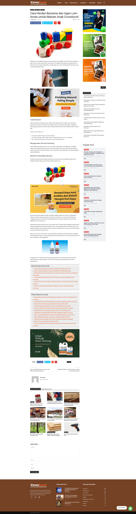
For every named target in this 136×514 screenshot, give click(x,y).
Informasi (36, 7)
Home (31, 7)
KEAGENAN (83, 2)
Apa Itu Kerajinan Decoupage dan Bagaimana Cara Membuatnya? (94, 122)
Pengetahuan (73, 2)
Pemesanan (92, 2)
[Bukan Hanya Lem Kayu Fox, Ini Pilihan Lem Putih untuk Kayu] (38, 397)
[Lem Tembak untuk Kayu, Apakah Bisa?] (71, 427)
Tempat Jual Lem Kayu (88, 499)
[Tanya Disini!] (130, 508)
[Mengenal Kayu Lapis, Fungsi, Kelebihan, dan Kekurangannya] (55, 427)
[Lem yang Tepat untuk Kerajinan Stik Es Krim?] (59, 503)
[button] (104, 3)
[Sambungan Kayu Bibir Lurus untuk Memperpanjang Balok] (71, 397)
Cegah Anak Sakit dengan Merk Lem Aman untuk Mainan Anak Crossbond (52, 306)
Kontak (99, 2)
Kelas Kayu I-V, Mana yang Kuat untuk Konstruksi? (92, 127)
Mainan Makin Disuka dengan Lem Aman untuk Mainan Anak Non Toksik (52, 317)
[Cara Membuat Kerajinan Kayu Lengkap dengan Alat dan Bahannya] (59, 490)
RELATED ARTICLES (35, 389)
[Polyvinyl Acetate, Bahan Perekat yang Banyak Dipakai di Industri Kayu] (55, 396)
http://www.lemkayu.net (44, 379)
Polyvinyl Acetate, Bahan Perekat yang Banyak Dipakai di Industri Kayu (94, 105)
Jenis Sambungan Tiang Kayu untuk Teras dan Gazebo (94, 118)
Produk (59, 2)
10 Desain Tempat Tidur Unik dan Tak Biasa (43, 135)
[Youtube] (39, 497)
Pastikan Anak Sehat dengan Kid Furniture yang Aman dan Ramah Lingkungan (53, 319)
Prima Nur (33, 19)
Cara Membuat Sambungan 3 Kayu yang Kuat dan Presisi (94, 136)
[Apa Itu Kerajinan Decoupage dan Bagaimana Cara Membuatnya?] (71, 412)
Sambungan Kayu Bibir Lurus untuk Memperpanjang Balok (91, 109)
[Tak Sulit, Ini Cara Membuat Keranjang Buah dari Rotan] (60, 497)
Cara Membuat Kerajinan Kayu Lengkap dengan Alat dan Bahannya (72, 490)
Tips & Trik (42, 9)
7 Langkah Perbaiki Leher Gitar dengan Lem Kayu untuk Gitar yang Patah (68, 370)
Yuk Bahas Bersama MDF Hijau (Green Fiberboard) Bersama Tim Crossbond (52, 137)
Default (84, 497)
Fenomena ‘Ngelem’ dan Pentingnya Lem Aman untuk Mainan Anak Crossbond (53, 308)
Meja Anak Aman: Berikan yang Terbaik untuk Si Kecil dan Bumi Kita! (51, 303)
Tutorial (85, 505)
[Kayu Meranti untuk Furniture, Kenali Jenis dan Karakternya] (38, 412)
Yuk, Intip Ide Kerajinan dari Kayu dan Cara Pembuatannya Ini (48, 139)
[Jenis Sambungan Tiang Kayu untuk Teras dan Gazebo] (55, 412)
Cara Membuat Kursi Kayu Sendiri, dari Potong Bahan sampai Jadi (94, 96)
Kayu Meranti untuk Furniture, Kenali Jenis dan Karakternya (94, 114)
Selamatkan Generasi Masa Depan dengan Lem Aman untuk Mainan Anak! (52, 310)
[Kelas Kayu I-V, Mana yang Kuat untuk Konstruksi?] (38, 427)
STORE (66, 2)
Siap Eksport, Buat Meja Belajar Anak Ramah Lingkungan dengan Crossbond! (53, 312)
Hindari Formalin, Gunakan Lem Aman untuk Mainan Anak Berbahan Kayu (52, 270)
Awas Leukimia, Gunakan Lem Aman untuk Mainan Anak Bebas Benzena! (52, 268)
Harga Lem (85, 501)
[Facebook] (31, 497)
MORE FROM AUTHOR (46, 389)
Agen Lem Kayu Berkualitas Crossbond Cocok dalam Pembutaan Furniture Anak (54, 314)
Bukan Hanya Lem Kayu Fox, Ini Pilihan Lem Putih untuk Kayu (94, 101)
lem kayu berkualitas (51, 432)
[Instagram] (35, 497)
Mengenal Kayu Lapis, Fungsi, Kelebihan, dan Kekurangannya (94, 131)
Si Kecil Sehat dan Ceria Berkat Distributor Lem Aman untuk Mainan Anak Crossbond (55, 301)
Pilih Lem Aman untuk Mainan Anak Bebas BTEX (46, 321)
